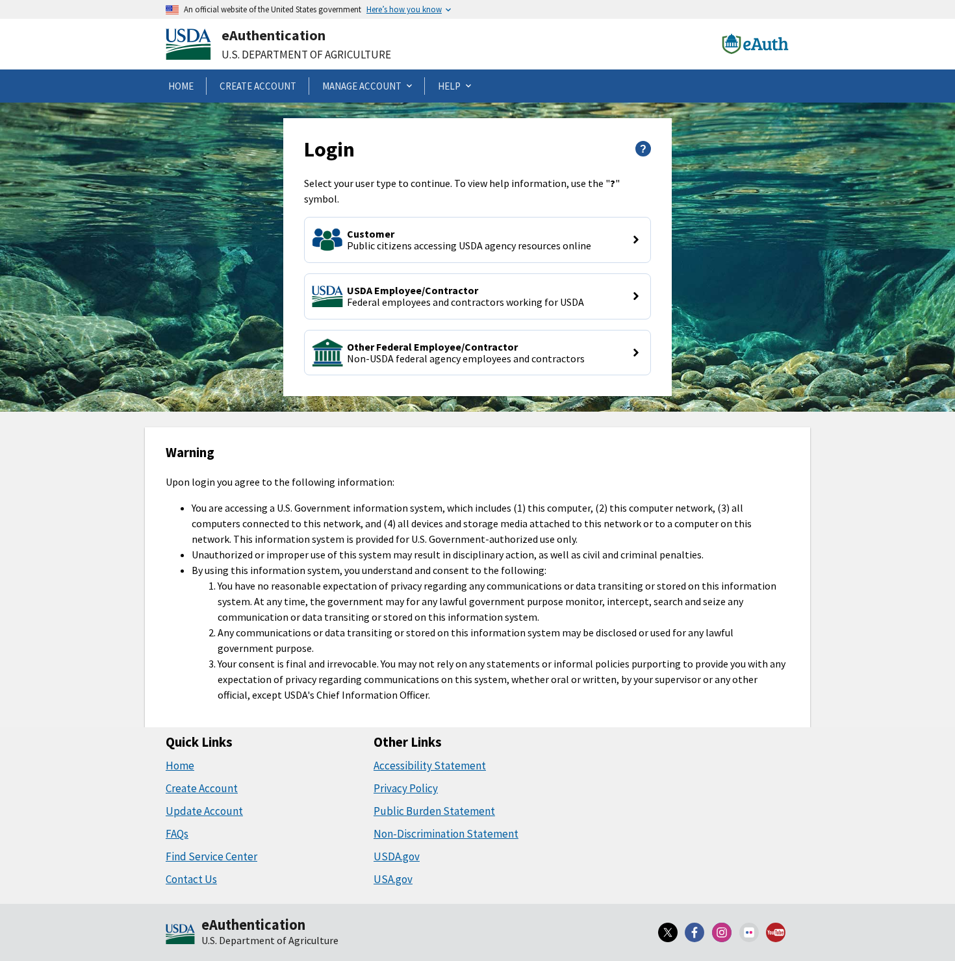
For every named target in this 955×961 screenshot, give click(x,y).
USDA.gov (397, 856)
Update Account (204, 811)
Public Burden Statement (434, 811)
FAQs (177, 834)
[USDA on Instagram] (721, 932)
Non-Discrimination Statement (446, 834)
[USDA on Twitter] (667, 932)
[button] (477, 240)
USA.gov (393, 879)
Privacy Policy (406, 788)
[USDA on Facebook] (695, 932)
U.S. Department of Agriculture (306, 54)
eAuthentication (273, 35)
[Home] (180, 935)
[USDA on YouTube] (775, 932)
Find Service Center (211, 856)
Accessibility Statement (430, 765)
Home (180, 765)
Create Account (202, 788)
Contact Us (191, 879)
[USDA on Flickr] (749, 932)
